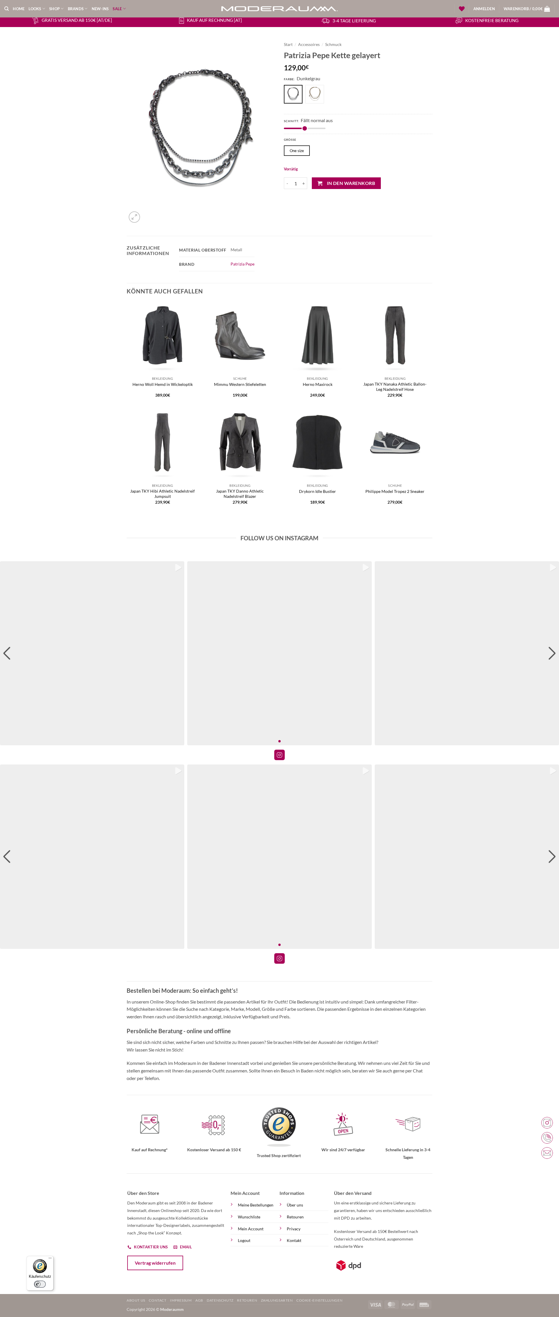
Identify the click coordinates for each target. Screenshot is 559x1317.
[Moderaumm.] (279, 8)
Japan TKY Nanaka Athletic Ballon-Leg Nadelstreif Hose (395, 387)
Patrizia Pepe (242, 263)
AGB (199, 1300)
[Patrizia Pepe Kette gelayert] (316, 95)
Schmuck (333, 44)
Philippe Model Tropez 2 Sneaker (394, 491)
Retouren (295, 1216)
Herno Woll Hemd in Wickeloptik (162, 384)
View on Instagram (279, 755)
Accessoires (309, 44)
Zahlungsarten (277, 1300)
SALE (117, 8)
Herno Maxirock (317, 384)
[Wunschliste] (462, 8)
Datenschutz (220, 1300)
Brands (76, 8)
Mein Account (250, 1228)
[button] (484, 8)
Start (288, 44)
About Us (136, 1300)
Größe (290, 139)
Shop (54, 8)
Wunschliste (249, 1216)
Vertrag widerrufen (155, 1263)
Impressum (181, 1300)
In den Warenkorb (351, 183)
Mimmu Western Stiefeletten (240, 384)
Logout (244, 1240)
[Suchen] (6, 8)
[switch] (40, 1284)
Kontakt (294, 1240)
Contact (157, 1300)
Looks (35, 8)
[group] (92, 653)
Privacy (293, 1228)
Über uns (295, 1204)
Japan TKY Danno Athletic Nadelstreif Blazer (240, 494)
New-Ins (100, 8)
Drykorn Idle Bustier (317, 491)
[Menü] (50, 1259)
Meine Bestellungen (255, 1204)
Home (18, 8)
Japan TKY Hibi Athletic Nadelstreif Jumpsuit (162, 494)
